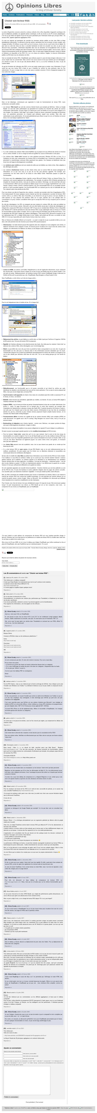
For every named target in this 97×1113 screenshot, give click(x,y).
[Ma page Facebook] (81, 15)
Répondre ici (7, 590)
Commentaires (88, 1108)
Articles (75, 1108)
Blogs (45, 547)
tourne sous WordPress (21, 1108)
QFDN (70, 164)
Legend (8, 631)
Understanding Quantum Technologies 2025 (81, 47)
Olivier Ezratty (39, 547)
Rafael (9, 786)
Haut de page (64, 1108)
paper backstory (84, 93)
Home (5, 15)
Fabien (9, 918)
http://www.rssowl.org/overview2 (12, 647)
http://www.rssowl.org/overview (12, 645)
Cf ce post (45, 544)
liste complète (79, 97)
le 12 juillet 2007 (19, 918)
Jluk (7, 594)
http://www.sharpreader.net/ (11, 585)
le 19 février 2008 (25, 974)
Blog (42, 15)
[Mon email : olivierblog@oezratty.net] (73, 15)
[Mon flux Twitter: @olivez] (87, 15)
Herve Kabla (10, 891)
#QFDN (90, 149)
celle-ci (9, 196)
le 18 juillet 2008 (19, 992)
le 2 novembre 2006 (20, 681)
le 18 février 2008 (19, 951)
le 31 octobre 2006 (20, 631)
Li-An (8, 951)
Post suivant (39, 1102)
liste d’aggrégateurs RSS (57, 192)
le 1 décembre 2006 (20, 817)
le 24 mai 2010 (20, 1028)
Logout (48, 1109)
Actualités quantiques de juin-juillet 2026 (81, 23)
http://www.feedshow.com (26, 790)
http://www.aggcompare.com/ (13, 882)
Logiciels (54, 547)
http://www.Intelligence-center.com (13, 757)
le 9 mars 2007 (25, 877)
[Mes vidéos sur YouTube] (90, 15)
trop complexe (52, 199)
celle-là (15, 196)
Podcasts (30, 15)
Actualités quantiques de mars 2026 (80, 30)
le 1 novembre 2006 (25, 657)
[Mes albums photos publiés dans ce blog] (77, 15)
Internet (50, 547)
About (48, 15)
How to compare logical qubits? (79, 32)
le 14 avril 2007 (22, 891)
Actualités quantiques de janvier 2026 (80, 37)
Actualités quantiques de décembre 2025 (81, 39)
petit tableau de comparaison (23, 535)
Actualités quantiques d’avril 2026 (79, 29)
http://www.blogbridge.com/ (23, 963)
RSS (63, 547)
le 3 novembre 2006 (25, 765)
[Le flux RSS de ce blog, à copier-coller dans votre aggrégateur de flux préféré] (93, 15)
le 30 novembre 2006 (20, 786)
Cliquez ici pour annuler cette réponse (12, 1051)
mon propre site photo (85, 166)
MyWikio (31, 151)
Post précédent (30, 1102)
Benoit (9, 992)
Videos (37, 15)
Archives (11, 15)
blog (37, 211)
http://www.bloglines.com (11, 749)
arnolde (9, 1028)
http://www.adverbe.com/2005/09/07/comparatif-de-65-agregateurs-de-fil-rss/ (25, 1035)
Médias (60, 547)
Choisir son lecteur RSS (17, 21)
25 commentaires (41, 24)
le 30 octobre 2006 (22, 577)
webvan (8, 681)
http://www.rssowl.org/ (10, 640)
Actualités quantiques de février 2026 (80, 36)
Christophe (10, 745)
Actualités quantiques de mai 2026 (79, 25)
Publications (20, 15)
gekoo (8, 718)
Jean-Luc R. (9, 577)
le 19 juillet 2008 (25, 1012)
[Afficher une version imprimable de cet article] (50, 24)
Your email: (5, 561)
